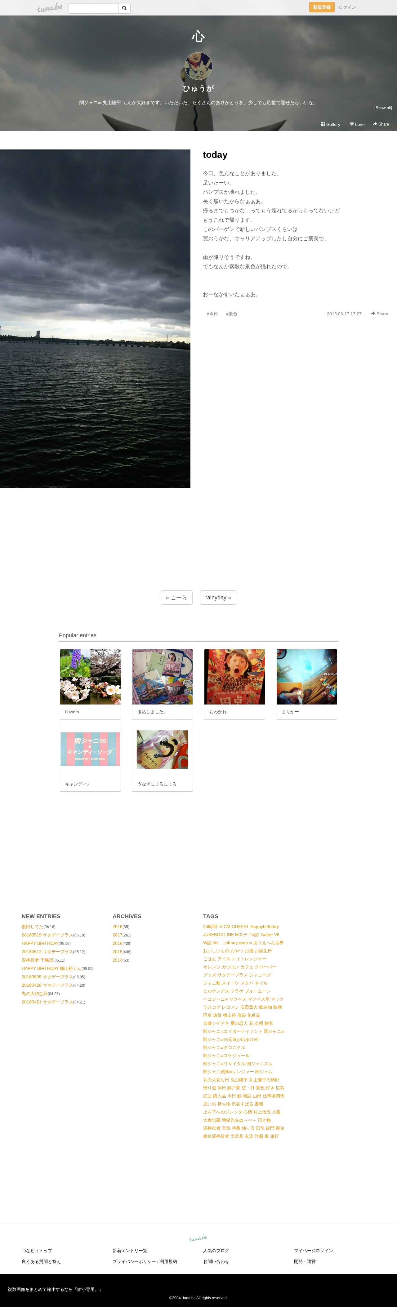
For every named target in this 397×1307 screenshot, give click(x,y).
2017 (118, 934)
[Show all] (383, 107)
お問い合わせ (216, 1261)
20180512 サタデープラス (47, 951)
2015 (118, 951)
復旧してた (32, 926)
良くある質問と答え (41, 1261)
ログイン (347, 7)
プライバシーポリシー (134, 1261)
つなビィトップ (37, 1250)
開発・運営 (305, 1261)
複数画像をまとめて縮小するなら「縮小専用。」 (55, 1289)
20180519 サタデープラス (47, 934)
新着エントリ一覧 (130, 1250)
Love (359, 124)
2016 (118, 943)
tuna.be (198, 1238)
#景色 (231, 313)
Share (383, 124)
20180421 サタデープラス (47, 1001)
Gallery (332, 124)
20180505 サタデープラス (47, 976)
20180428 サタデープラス (47, 985)
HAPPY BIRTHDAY (40, 943)
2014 (118, 960)
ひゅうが (198, 88)
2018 (118, 926)
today (215, 154)
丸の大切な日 (35, 993)
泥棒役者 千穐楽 (37, 960)
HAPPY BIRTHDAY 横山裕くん (52, 968)
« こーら (176, 597)
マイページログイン (313, 1250)
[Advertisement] (198, 552)
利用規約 (168, 1261)
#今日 (212, 313)
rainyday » (218, 597)
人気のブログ (216, 1250)
